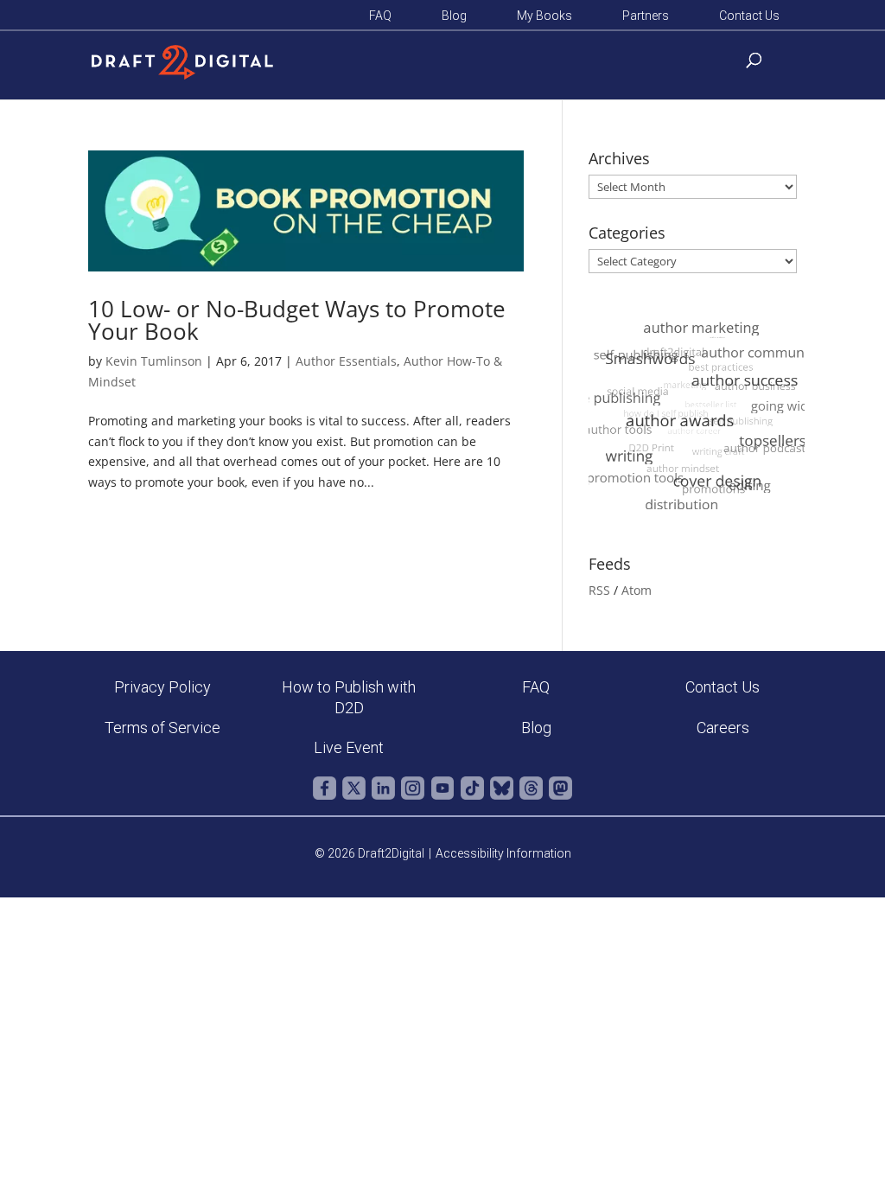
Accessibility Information (503, 853)
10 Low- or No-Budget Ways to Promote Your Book (297, 320)
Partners (645, 16)
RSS (599, 590)
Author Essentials (346, 361)
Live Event (349, 747)
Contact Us (749, 16)
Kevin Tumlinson (153, 361)
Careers (723, 727)
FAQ (380, 16)
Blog (454, 16)
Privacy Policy (162, 687)
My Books (544, 16)
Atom (636, 590)
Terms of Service (162, 727)
